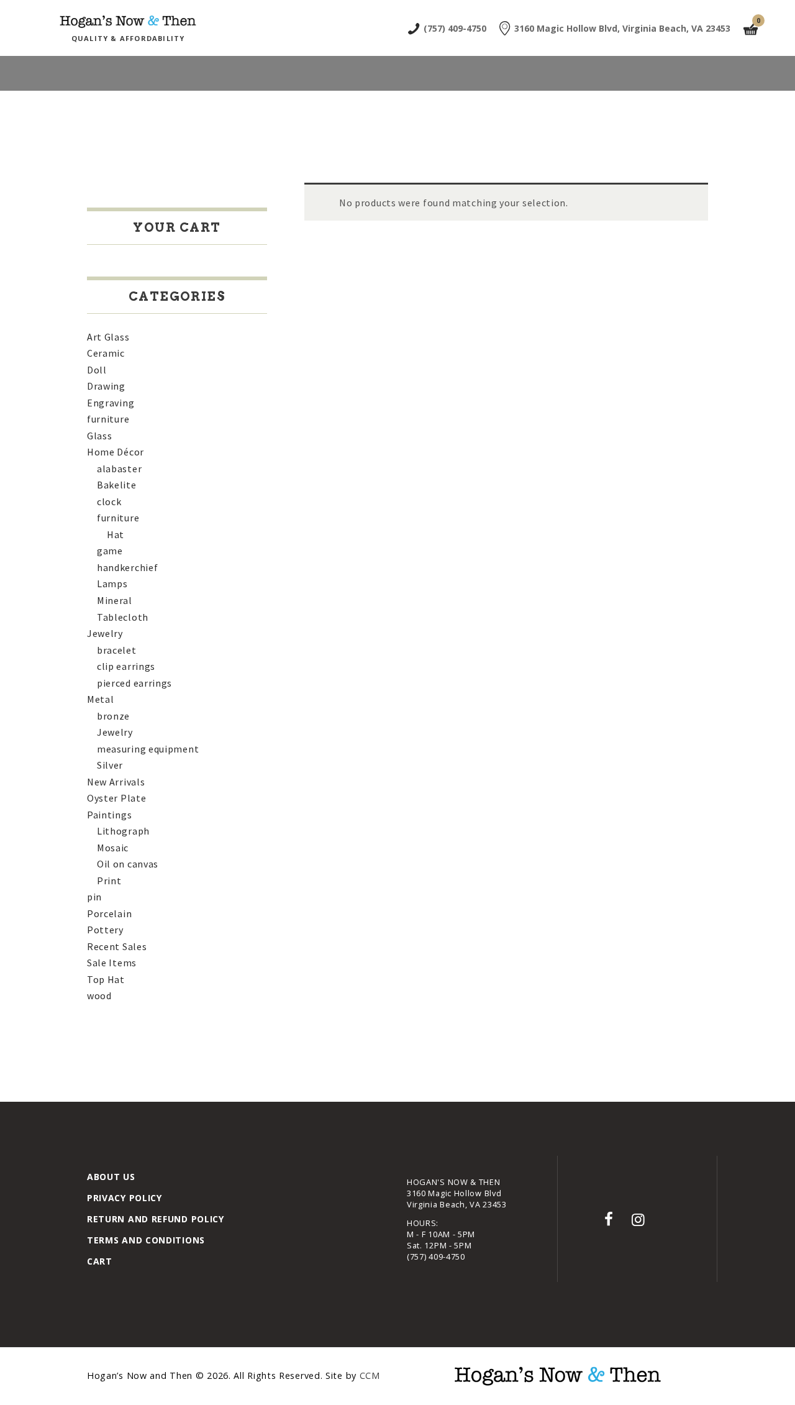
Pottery (105, 929)
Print (109, 880)
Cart (99, 1261)
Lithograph (123, 831)
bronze (113, 716)
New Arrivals (116, 782)
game (110, 550)
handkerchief (127, 567)
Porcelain (109, 913)
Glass (99, 435)
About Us (111, 1177)
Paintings (109, 814)
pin (94, 896)
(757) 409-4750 (436, 1256)
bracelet (117, 650)
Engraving (110, 402)
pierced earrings (134, 683)
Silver (110, 765)
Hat (115, 534)
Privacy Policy (124, 1198)
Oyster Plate (116, 798)
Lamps (112, 583)
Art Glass (108, 337)
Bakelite (117, 484)
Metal (100, 699)
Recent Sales (117, 946)
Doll (97, 370)
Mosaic (113, 847)
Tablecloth (122, 617)
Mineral (114, 600)
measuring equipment (148, 749)
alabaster (119, 468)
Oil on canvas (127, 864)
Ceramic (106, 353)
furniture (108, 419)
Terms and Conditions (146, 1240)
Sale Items (112, 962)
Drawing (106, 386)
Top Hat (106, 979)
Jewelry (105, 633)
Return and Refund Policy (155, 1219)
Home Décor (115, 452)
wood (99, 995)
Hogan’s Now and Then (141, 1375)
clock (109, 501)
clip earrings (126, 666)
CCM (370, 1375)
